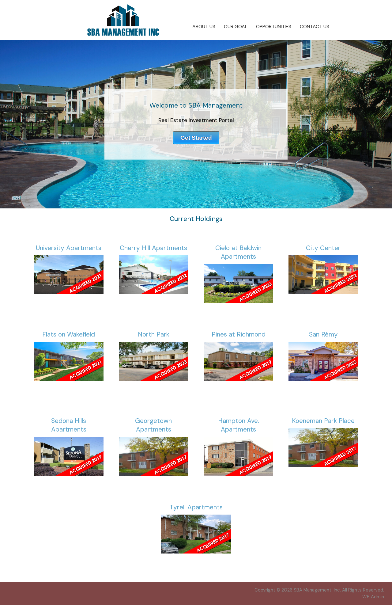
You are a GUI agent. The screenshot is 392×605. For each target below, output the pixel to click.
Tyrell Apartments (196, 507)
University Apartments (68, 248)
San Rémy (323, 334)
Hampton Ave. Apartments (238, 425)
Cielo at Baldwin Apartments (238, 252)
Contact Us (314, 26)
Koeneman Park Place (323, 421)
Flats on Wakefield (68, 334)
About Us (203, 26)
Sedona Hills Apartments (68, 425)
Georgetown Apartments (153, 425)
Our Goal (235, 26)
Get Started (196, 137)
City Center (323, 248)
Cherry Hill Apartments (153, 248)
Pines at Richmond (239, 334)
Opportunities (273, 26)
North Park (153, 334)
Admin (373, 597)
